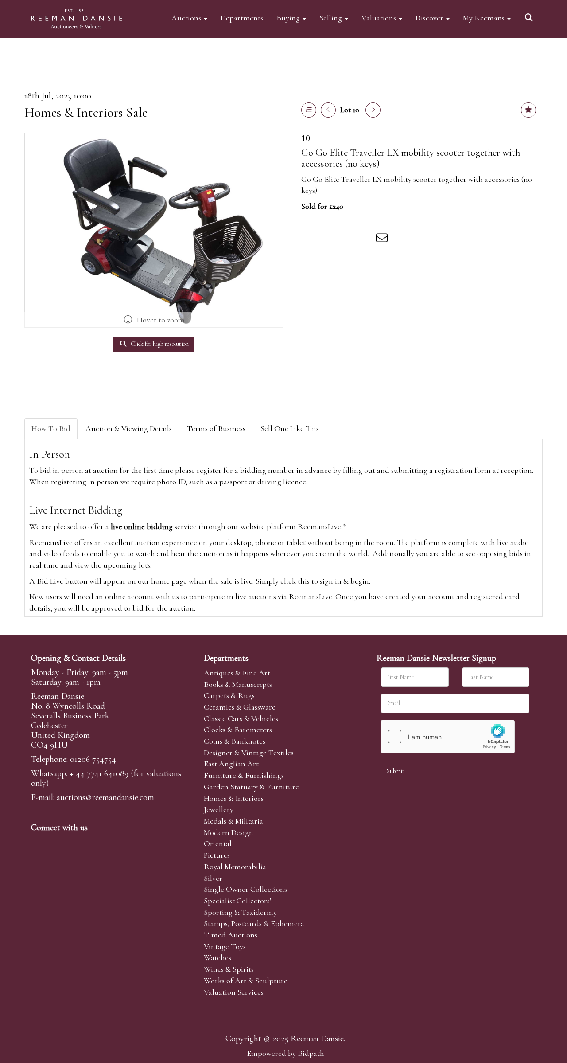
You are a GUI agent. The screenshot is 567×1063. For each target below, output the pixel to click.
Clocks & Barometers (238, 729)
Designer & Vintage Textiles (249, 752)
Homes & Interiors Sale (86, 112)
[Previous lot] (328, 110)
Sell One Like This (289, 428)
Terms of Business (216, 428)
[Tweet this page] (328, 239)
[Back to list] (308, 110)
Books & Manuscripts (238, 684)
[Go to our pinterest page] (76, 842)
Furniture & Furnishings (244, 775)
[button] (530, 14)
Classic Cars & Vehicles (241, 718)
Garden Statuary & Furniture (251, 787)
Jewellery (218, 809)
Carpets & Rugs (229, 695)
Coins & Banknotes (234, 741)
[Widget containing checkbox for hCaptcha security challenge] (448, 736)
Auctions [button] (187, 17)
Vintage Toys (225, 946)
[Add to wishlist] (528, 110)
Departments (242, 17)
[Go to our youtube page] (94, 842)
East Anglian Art (231, 764)
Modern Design (228, 832)
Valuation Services (234, 992)
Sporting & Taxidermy (240, 912)
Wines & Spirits (229, 969)
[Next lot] (373, 110)
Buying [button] (289, 17)
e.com (105, 797)
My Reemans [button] (484, 17)
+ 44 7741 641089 (99, 773)
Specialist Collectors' (237, 901)
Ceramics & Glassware (240, 707)
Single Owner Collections (245, 889)
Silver (213, 878)
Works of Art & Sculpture (245, 980)
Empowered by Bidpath (285, 1053)
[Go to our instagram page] (365, 239)
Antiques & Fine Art (237, 673)
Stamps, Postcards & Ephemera (254, 923)
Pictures (217, 855)
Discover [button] (430, 17)
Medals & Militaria (233, 821)
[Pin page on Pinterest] (346, 239)
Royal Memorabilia (235, 866)
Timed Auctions (230, 935)
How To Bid (50, 428)
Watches (217, 957)
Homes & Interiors (234, 798)
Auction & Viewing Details (128, 428)
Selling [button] (331, 17)
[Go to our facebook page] (39, 842)
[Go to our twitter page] (58, 842)
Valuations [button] (379, 17)
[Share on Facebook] (309, 239)
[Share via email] (383, 239)
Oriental (218, 843)
